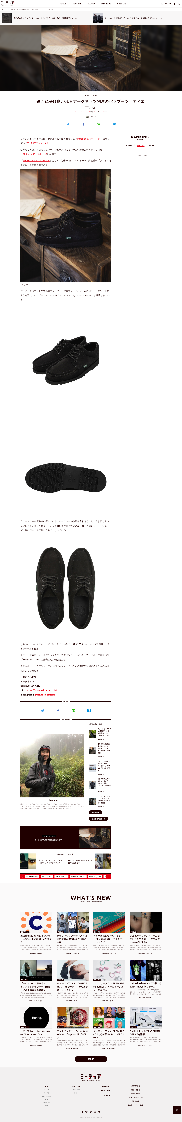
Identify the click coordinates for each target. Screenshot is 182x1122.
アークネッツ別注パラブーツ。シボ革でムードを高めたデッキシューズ (133, 18)
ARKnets (85, 112)
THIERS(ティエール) (37, 143)
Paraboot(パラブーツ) (88, 138)
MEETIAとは (135, 1086)
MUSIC (46, 1090)
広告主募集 (135, 1101)
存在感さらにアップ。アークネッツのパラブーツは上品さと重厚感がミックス (45, 18)
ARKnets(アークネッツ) (35, 154)
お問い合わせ (135, 1090)
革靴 (92, 112)
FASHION (10, 9)
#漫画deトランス (78, 876)
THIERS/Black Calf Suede (36, 160)
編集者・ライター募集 (135, 1105)
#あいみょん (47, 876)
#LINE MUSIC (32, 876)
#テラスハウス (61, 876)
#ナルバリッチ (95, 876)
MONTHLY (140, 145)
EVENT (76, 1093)
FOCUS (63, 3)
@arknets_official (45, 694)
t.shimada (92, 117)
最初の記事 (95, 812)
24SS (105, 112)
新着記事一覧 (135, 1094)
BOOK (46, 1099)
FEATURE (77, 3)
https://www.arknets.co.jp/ (41, 690)
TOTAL (151, 145)
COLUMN (121, 3)
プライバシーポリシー (135, 1097)
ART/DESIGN (46, 1096)
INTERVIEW (76, 1090)
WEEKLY (129, 145)
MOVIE (46, 1093)
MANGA (91, 3)
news (78, 112)
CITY (46, 1106)
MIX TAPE (106, 3)
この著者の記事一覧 (98, 819)
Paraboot (98, 112)
